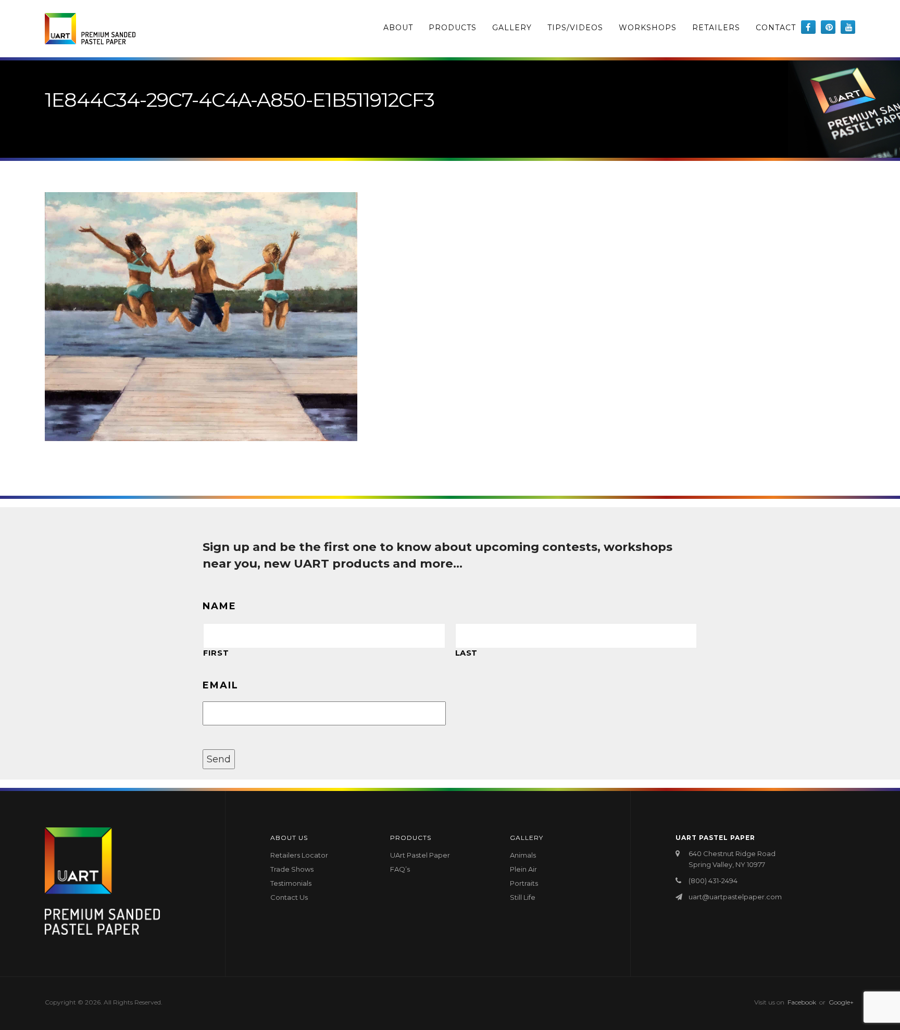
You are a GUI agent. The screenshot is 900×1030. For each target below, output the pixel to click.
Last (466, 653)
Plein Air (523, 869)
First (216, 653)
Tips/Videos (575, 27)
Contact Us (289, 897)
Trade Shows (292, 869)
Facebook (802, 1002)
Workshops (648, 27)
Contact (776, 27)
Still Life (522, 897)
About (398, 27)
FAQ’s (400, 869)
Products (453, 27)
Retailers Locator (299, 855)
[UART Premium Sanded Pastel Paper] (90, 28)
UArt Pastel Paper (420, 855)
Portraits (524, 883)
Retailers (716, 27)
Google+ (841, 1002)
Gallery (512, 27)
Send (219, 759)
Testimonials (290, 883)
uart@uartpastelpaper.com (735, 897)
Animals (523, 855)
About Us (289, 837)
